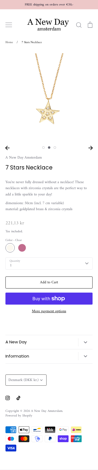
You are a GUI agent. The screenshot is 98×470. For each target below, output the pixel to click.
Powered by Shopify (18, 416)
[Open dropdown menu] (85, 342)
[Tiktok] (18, 397)
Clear (10, 247)
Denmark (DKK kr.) (23, 380)
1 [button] (43, 147)
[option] (49, 97)
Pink (22, 247)
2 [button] (49, 147)
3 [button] (55, 147)
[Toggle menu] (9, 25)
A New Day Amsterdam (23, 157)
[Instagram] (7, 397)
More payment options (49, 311)
